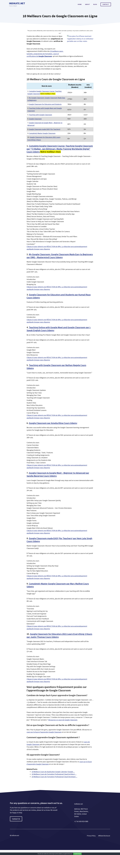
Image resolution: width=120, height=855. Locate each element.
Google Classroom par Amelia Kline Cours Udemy (53, 423)
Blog (95, 4)
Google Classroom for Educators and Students (45, 104)
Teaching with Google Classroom (40, 115)
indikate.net (17, 3)
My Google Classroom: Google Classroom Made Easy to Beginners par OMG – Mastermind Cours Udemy (60, 256)
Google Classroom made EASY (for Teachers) (44, 129)
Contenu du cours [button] (33, 171)
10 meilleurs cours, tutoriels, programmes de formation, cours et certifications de (45, 53)
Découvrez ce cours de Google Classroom (62, 720)
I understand (77, 853)
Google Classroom (35, 119)
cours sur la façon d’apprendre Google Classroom (44, 732)
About (87, 4)
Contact (106, 4)
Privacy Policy (91, 836)
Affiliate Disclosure (104, 836)
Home (80, 4)
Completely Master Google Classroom (42, 133)
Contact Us (16, 819)
